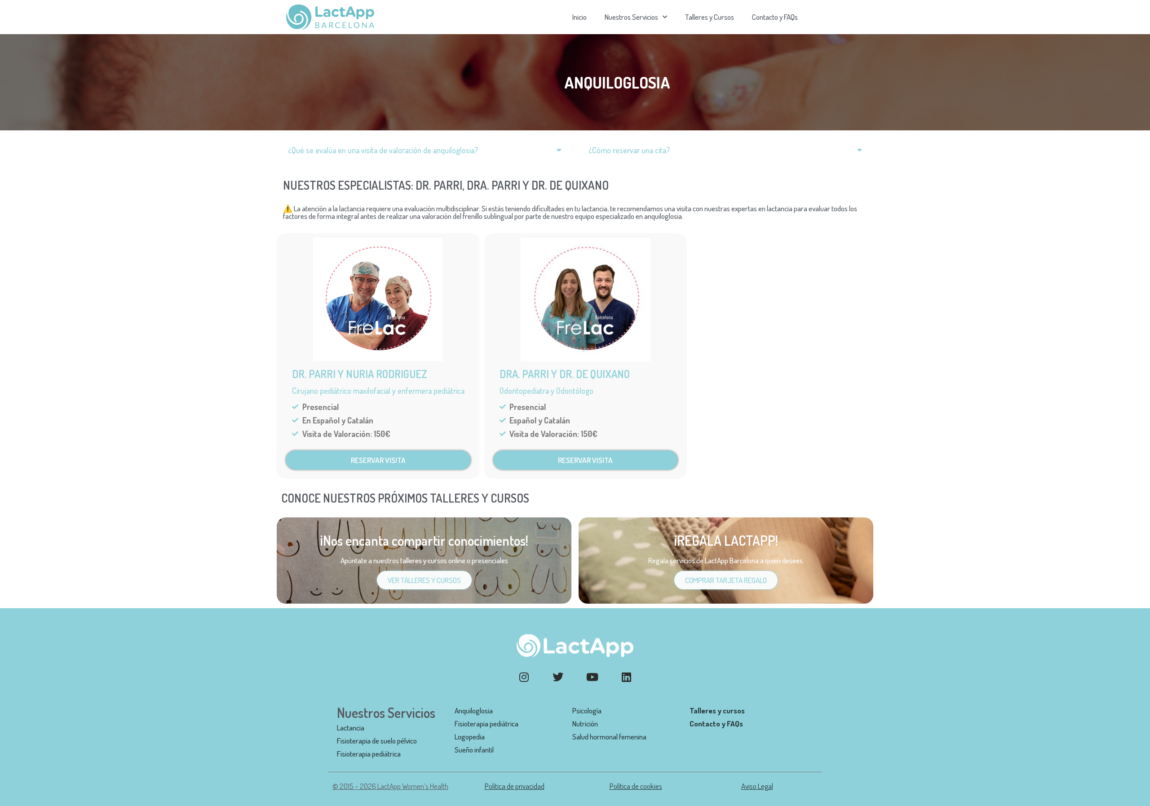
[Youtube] (592, 677)
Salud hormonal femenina (609, 736)
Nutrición (585, 723)
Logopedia (470, 736)
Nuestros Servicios (631, 17)
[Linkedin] (626, 677)
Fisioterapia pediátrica (369, 753)
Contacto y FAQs (775, 17)
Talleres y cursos (717, 710)
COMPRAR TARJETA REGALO (726, 580)
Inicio (579, 17)
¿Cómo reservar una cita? (629, 150)
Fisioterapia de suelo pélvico (377, 740)
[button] (425, 150)
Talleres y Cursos (709, 17)
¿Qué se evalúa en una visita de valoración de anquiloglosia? (383, 150)
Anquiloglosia (474, 710)
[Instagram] (524, 677)
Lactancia (350, 727)
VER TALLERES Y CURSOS (424, 580)
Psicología (587, 710)
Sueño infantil (474, 749)
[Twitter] (558, 677)
